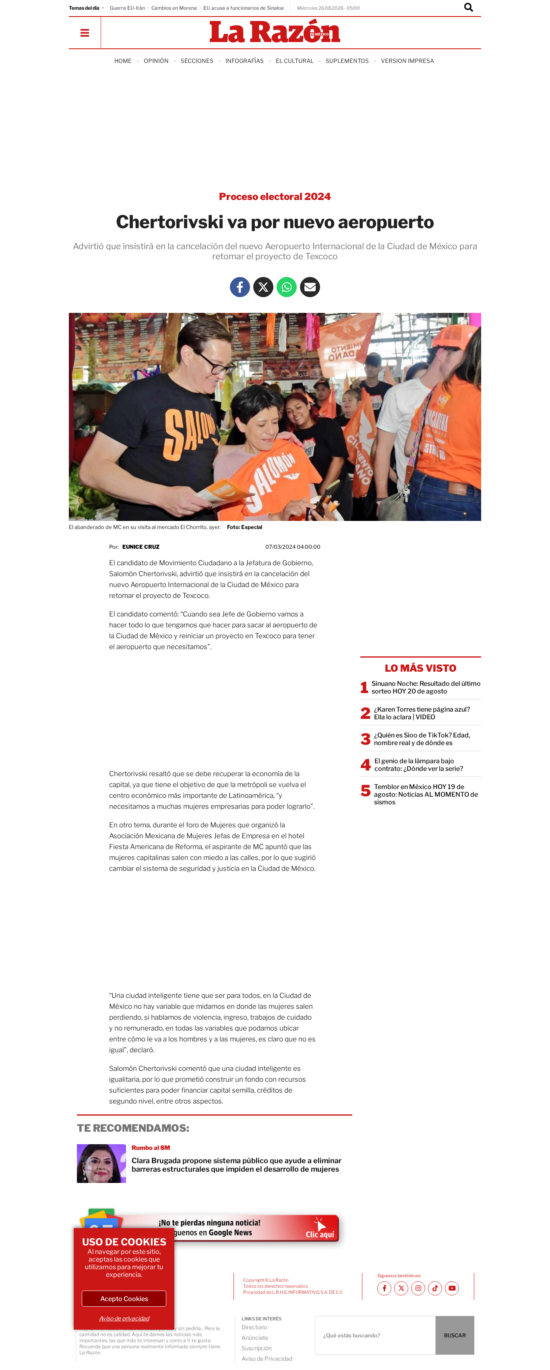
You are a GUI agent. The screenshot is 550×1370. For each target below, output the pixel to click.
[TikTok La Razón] (435, 1288)
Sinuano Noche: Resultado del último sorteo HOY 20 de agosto (426, 687)
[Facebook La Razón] (240, 287)
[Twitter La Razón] (263, 287)
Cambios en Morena (174, 8)
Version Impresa (407, 60)
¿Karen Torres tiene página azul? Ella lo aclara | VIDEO (422, 713)
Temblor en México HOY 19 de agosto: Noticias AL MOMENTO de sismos (426, 794)
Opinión (156, 60)
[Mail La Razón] (310, 287)
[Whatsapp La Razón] (287, 287)
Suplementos (347, 60)
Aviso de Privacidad (267, 1358)
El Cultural (295, 60)
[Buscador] (468, 8)
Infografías (244, 60)
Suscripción (257, 1348)
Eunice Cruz (140, 546)
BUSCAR (455, 1335)
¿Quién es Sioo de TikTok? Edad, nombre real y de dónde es (422, 739)
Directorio (254, 1327)
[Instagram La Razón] (418, 1288)
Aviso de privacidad (124, 1318)
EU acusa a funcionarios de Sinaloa (243, 8)
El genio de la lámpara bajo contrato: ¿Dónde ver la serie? (418, 764)
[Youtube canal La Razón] (452, 1288)
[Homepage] (275, 31)
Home (123, 60)
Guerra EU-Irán (127, 8)
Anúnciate (255, 1337)
